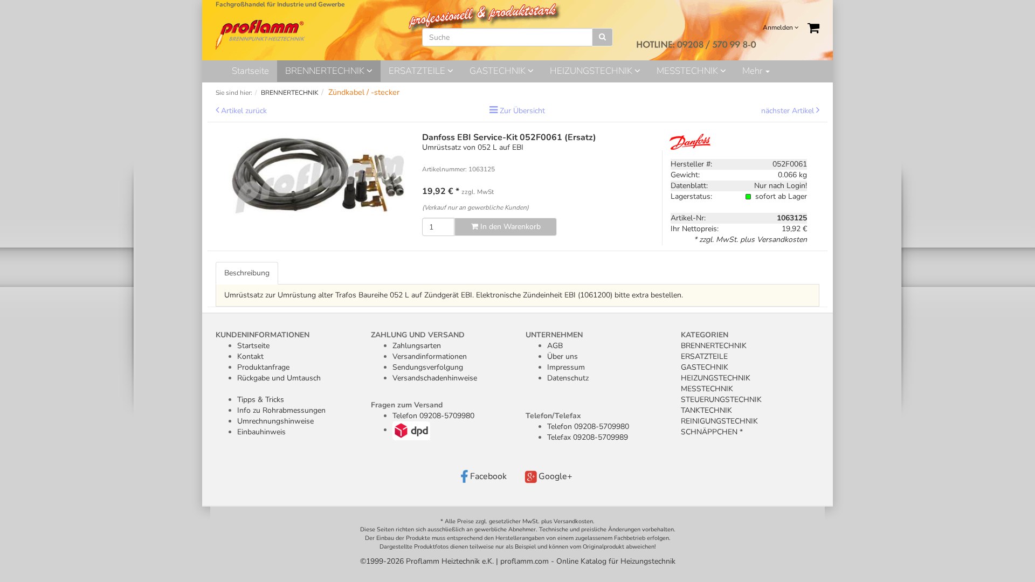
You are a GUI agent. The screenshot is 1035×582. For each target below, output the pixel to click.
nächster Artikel (788, 111)
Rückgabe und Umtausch (279, 378)
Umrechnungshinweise (275, 421)
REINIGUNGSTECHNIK (719, 421)
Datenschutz (568, 378)
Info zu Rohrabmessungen (281, 410)
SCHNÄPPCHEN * (712, 432)
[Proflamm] (261, 34)
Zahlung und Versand (418, 335)
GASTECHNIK (499, 71)
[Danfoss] (694, 141)
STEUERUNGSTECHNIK (721, 399)
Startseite (250, 71)
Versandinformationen (429, 356)
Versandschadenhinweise (434, 378)
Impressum (566, 367)
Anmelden (779, 27)
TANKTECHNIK (706, 410)
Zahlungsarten (416, 346)
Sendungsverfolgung (427, 367)
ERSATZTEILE (418, 71)
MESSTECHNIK (688, 71)
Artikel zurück (244, 111)
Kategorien (704, 335)
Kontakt (250, 356)
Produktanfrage (263, 367)
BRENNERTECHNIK (326, 71)
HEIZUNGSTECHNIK (592, 71)
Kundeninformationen (262, 335)
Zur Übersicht (522, 111)
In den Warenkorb (509, 226)
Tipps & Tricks (260, 399)
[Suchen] (602, 37)
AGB (555, 346)
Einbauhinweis (261, 432)
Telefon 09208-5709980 (433, 416)
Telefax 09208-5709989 (587, 437)
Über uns (562, 356)
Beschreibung (247, 273)
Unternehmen (554, 335)
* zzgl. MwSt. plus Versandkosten (750, 239)
